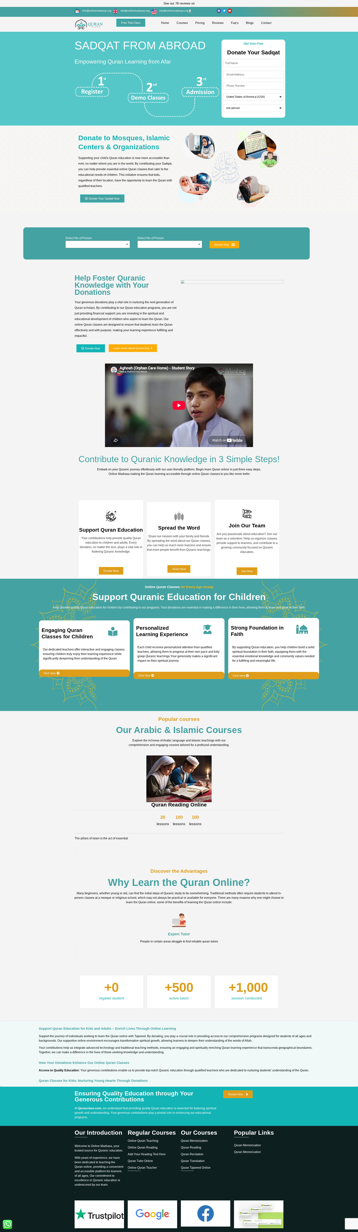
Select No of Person (78, 238)
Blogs (250, 22)
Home (165, 22)
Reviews (218, 22)
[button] (179, 848)
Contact (266, 22)
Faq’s (234, 22)
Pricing (200, 22)
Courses (182, 22)
